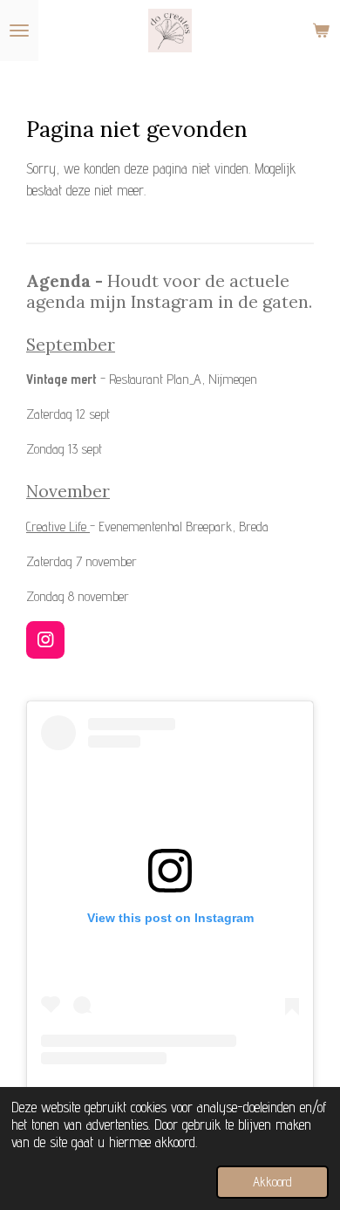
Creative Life (58, 526)
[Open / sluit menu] (19, 30)
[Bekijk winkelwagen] (321, 30)
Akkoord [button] (272, 1181)
